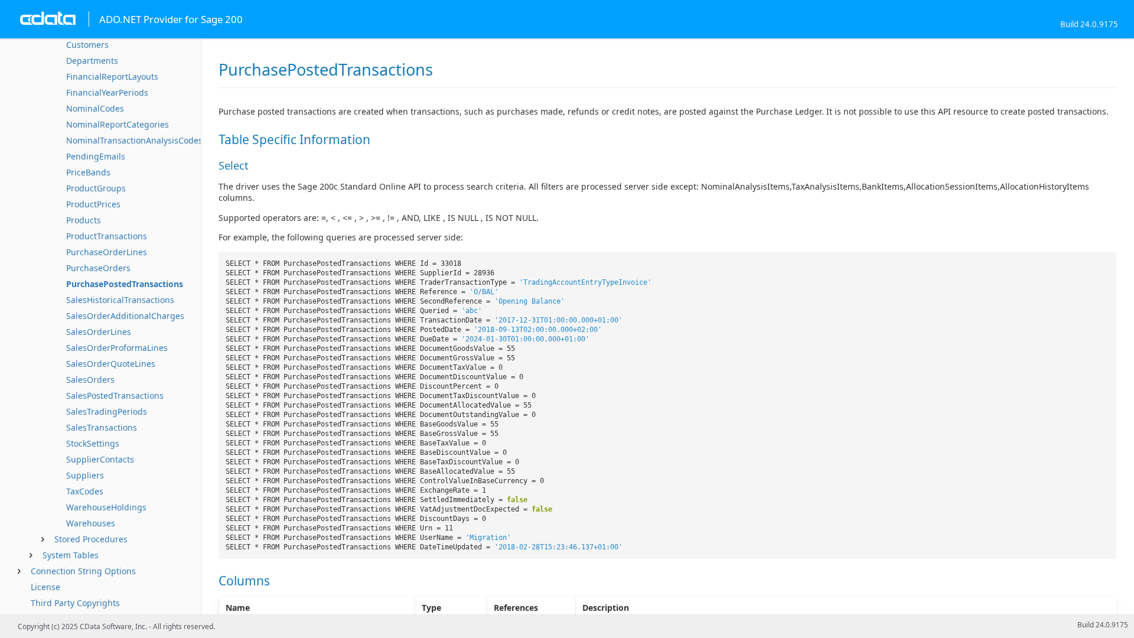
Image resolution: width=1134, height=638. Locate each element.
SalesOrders (90, 379)
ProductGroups (96, 188)
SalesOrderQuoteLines (110, 363)
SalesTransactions (101, 427)
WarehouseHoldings (106, 507)
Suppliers (85, 475)
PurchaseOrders (98, 268)
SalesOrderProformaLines (117, 347)
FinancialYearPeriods (107, 92)
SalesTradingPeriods (106, 411)
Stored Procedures (91, 539)
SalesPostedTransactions (115, 395)
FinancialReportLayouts (112, 76)
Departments (92, 60)
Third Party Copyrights (75, 602)
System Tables (71, 555)
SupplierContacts (100, 459)
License (45, 587)
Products (83, 220)
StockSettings (92, 443)
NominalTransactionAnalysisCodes (134, 140)
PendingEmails (95, 156)
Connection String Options (83, 571)
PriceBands (88, 172)
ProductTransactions (106, 236)
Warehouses (90, 523)
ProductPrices (93, 204)
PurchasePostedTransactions (124, 283)
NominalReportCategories (117, 124)
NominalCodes (95, 108)
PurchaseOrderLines (106, 252)
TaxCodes (84, 491)
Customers (87, 44)
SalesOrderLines (98, 331)
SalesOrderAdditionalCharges (125, 315)
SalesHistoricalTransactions (120, 299)
